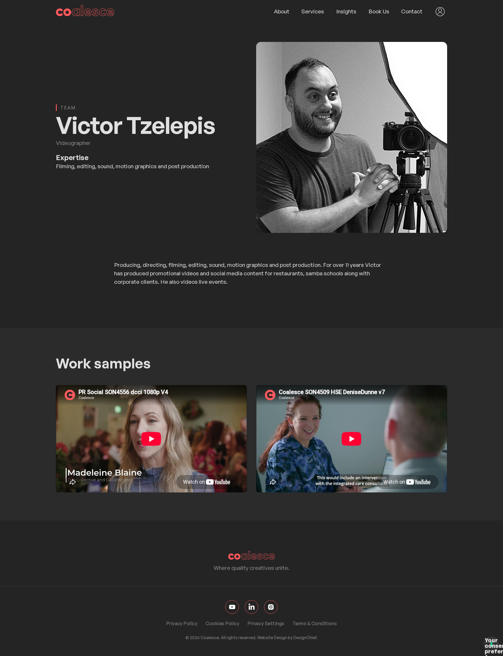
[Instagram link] (271, 607)
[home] (85, 11)
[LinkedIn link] (251, 607)
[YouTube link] (232, 607)
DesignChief (305, 637)
